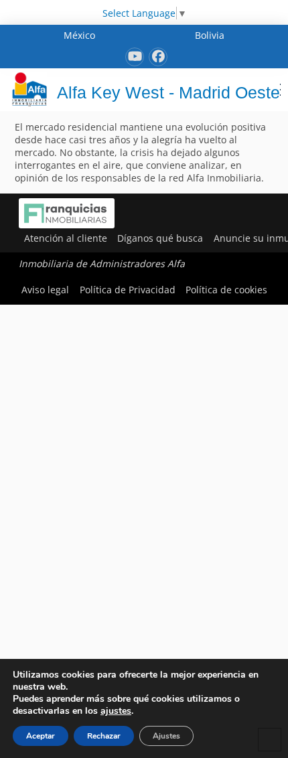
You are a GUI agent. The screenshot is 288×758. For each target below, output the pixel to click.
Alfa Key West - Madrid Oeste (168, 92)
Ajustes (166, 736)
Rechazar (104, 736)
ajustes (115, 711)
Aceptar (40, 736)
